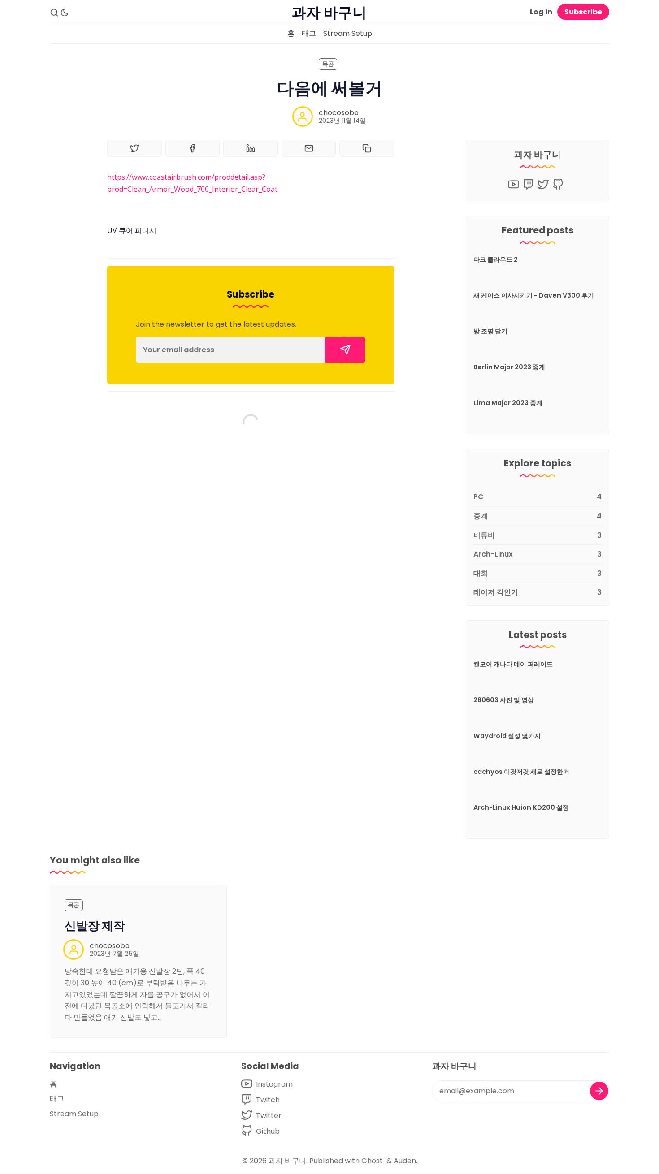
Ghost (372, 1161)
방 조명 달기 (490, 331)
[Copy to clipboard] (366, 148)
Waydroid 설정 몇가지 (507, 735)
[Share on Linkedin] (250, 148)
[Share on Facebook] (192, 148)
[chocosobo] (303, 116)
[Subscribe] (345, 350)
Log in (541, 12)
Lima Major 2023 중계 (507, 402)
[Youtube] (513, 184)
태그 (309, 33)
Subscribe (583, 12)
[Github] (558, 184)
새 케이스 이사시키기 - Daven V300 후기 (533, 295)
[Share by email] (309, 148)
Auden (405, 1161)
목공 (328, 64)
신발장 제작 (95, 926)
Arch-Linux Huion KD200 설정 (521, 807)
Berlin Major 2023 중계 (509, 367)
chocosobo (339, 113)
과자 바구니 (287, 1161)
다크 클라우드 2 (495, 259)
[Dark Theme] (64, 12)
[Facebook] (528, 184)
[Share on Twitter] (134, 148)
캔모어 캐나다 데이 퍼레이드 (513, 664)
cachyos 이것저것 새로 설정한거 (521, 771)
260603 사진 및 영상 (503, 699)
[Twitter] (543, 184)
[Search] (54, 12)
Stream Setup (347, 33)
